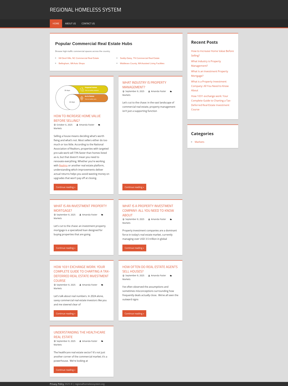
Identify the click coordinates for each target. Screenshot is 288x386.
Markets (58, 128)
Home (56, 23)
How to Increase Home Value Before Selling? (77, 118)
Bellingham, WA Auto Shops (72, 63)
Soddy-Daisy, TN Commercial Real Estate (139, 58)
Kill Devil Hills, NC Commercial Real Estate (79, 58)
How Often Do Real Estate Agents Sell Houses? (150, 269)
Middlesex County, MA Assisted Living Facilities (142, 63)
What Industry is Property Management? (144, 85)
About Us (70, 23)
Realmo (63, 165)
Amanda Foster (86, 124)
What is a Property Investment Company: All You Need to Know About (148, 210)
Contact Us (88, 23)
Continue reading (65, 187)
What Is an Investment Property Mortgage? (80, 208)
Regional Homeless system (85, 9)
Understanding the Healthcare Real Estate (79, 334)
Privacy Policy (57, 383)
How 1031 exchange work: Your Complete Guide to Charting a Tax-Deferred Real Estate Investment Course (82, 273)
